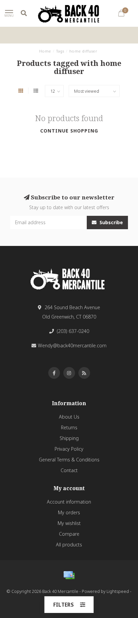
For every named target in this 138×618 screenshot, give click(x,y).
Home (45, 51)
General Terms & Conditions (69, 459)
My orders (69, 512)
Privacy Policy (69, 449)
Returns (69, 427)
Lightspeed (118, 591)
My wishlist (69, 523)
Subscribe (110, 222)
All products (69, 544)
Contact (69, 470)
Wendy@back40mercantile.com (72, 345)
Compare (69, 534)
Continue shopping (69, 130)
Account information (69, 502)
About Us (69, 417)
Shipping (69, 438)
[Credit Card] (69, 575)
